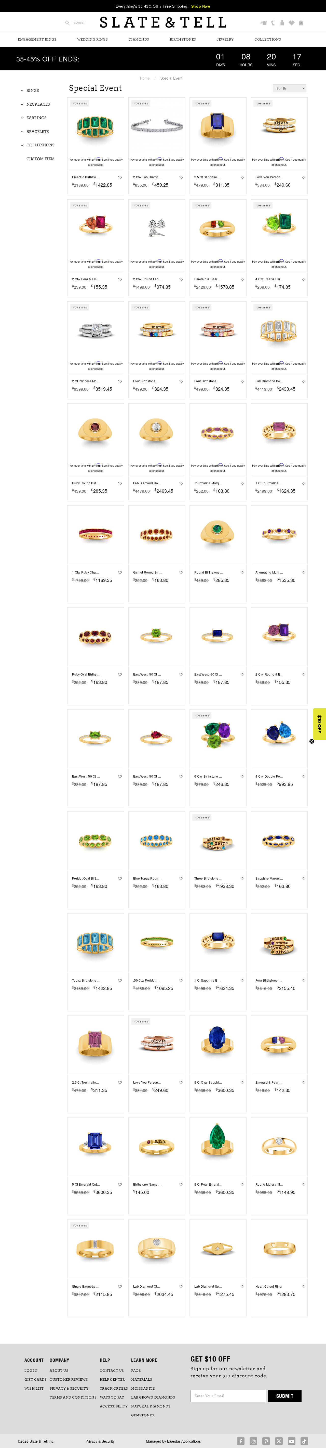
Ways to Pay (112, 1397)
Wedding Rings (92, 39)
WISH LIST (34, 1388)
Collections (267, 39)
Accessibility (114, 1406)
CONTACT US (112, 1371)
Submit (285, 1396)
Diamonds (139, 39)
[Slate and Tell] (163, 22)
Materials (141, 1379)
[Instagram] (253, 1441)
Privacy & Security (100, 1441)
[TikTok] (304, 1441)
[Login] (283, 23)
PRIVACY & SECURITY (69, 1388)
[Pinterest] (266, 1441)
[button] (319, 724)
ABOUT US (59, 1371)
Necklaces (38, 104)
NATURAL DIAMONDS (150, 1406)
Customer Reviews (69, 1379)
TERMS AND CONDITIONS (73, 1397)
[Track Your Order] (264, 23)
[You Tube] (291, 1441)
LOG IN (30, 1371)
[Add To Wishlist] (119, 177)
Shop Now (200, 6)
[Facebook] (240, 1441)
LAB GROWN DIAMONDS (153, 1397)
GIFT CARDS (35, 1379)
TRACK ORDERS (114, 1388)
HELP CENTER (112, 1379)
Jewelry (225, 39)
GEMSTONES (142, 1415)
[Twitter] (279, 1441)
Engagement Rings (37, 39)
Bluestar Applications (184, 1441)
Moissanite (143, 1388)
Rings (32, 90)
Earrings (36, 118)
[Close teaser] (311, 741)
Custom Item (40, 159)
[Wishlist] (292, 23)
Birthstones (183, 39)
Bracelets (37, 132)
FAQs (136, 1371)
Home (145, 78)
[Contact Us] (273, 23)
